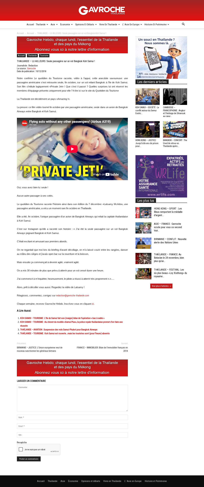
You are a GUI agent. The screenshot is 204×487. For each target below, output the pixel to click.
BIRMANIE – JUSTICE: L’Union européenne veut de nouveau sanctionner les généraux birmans (39, 349)
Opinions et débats (84, 24)
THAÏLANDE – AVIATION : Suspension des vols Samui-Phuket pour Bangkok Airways (58, 329)
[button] (183, 24)
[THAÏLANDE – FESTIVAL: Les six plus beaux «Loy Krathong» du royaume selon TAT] (143, 273)
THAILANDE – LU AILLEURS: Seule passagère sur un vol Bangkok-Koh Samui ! (56, 61)
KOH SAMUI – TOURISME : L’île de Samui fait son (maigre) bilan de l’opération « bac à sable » (62, 318)
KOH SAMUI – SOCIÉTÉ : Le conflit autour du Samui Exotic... (147, 110)
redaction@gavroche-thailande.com (72, 295)
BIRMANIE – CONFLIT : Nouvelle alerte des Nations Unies (170, 241)
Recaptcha (22, 442)
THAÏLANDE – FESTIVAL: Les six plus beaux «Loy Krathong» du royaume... (170, 273)
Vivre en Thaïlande (108, 24)
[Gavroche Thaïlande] (102, 10)
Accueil (30, 24)
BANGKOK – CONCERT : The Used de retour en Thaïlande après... (175, 143)
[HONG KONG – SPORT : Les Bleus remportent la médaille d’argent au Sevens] (143, 212)
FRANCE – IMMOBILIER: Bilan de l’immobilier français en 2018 (102, 349)
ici (93, 303)
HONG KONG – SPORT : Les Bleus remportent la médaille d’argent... (168, 212)
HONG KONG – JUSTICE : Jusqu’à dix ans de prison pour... (146, 143)
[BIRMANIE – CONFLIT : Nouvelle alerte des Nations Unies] (143, 243)
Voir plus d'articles (160, 286)
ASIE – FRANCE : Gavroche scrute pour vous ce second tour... (168, 227)
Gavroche (31, 68)
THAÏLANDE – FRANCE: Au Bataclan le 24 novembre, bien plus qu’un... (169, 258)
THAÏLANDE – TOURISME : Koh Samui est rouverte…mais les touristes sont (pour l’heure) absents (65, 333)
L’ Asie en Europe (131, 24)
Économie (65, 24)
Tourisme (44, 55)
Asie (53, 24)
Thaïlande (41, 24)
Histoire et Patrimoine (156, 24)
